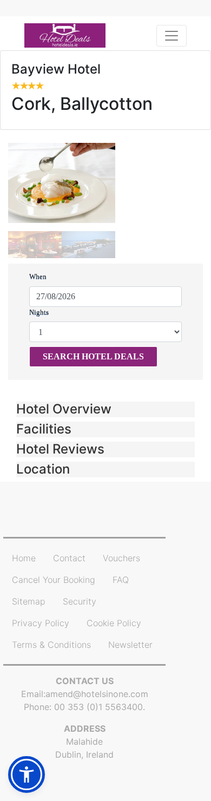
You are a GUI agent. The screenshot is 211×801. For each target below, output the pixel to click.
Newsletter (130, 644)
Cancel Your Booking (53, 579)
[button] (105, 409)
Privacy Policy (40, 623)
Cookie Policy (114, 623)
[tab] (105, 409)
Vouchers (121, 558)
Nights (39, 312)
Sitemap (28, 601)
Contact (69, 558)
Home (24, 558)
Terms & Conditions (51, 644)
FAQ (121, 579)
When (38, 276)
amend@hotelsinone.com (96, 693)
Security (79, 601)
